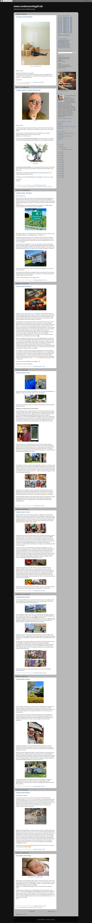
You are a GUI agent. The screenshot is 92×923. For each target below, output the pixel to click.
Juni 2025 (63, 147)
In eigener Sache (39, 186)
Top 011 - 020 (69, 17)
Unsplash (41, 876)
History (65, 45)
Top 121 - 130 (61, 25)
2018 (61, 161)
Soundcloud (60, 128)
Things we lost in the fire (64, 47)
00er (68, 40)
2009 (61, 177)
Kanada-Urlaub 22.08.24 (23, 372)
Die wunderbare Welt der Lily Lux (65, 135)
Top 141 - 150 (61, 26)
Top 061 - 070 (61, 21)
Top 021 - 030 (61, 18)
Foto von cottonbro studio (35, 66)
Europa (66, 46)
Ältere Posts (51, 911)
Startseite (32, 911)
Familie (60, 41)
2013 (61, 169)
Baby (27, 907)
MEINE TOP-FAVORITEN (63, 35)
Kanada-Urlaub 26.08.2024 (23, 286)
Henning (24, 186)
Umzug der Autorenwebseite (24, 17)
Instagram (60, 123)
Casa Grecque (28, 799)
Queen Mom (65, 41)
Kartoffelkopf (31, 907)
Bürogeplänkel (66, 43)
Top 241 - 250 (61, 32)
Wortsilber (60, 139)
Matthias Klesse (61, 137)
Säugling (40, 907)
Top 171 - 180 (69, 27)
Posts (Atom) (24, 914)
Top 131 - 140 (69, 25)
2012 (61, 171)
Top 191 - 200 (69, 28)
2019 (61, 159)
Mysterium (60, 45)
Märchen (46, 186)
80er (62, 40)
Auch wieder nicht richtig (23, 855)
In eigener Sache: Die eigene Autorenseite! (28, 90)
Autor (20, 83)
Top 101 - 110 (61, 23)
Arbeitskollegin (22, 907)
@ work (60, 43)
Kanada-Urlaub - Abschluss (24, 193)
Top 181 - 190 (61, 28)
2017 (61, 162)
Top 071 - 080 (69, 21)
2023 (61, 153)
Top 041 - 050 (61, 19)
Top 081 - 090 (61, 22)
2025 (61, 146)
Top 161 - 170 (61, 27)
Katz (63, 42)
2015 (61, 166)
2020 (61, 157)
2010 (61, 175)
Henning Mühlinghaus (31, 186)
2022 (61, 155)
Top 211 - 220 (69, 30)
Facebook (60, 124)
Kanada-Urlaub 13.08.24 (23, 597)
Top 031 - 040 (69, 18)
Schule (66, 42)
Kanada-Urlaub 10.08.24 (23, 679)
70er (59, 40)
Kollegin (36, 907)
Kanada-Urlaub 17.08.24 (23, 512)
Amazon (48, 177)
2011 (61, 173)
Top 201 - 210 (61, 30)
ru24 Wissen (61, 46)
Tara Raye (34, 876)
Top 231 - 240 (69, 31)
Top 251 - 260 (69, 32)
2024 (61, 152)
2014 (61, 168)
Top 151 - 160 (69, 26)
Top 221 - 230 (61, 31)
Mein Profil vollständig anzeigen (65, 118)
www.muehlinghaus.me (26, 135)
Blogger (53, 919)
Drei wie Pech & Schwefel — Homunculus (67, 126)
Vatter (59, 42)
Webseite (28, 83)
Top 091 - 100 (69, 22)
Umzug (23, 83)
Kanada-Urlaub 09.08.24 (23, 792)
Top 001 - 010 (61, 17)
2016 (61, 164)
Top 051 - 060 (69, 19)
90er (65, 40)
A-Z (69, 45)
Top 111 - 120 (68, 23)
